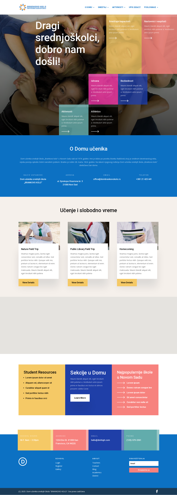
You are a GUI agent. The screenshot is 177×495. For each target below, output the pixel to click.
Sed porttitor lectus (136, 407)
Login (57, 462)
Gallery (58, 469)
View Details (28, 282)
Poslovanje (150, 7)
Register (58, 466)
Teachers (96, 462)
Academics (96, 472)
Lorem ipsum (133, 383)
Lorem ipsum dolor (136, 392)
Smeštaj (102, 7)
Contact (95, 466)
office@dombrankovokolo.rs (107, 179)
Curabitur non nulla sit (137, 402)
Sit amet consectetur (137, 397)
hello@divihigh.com (100, 440)
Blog (94, 469)
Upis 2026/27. (135, 7)
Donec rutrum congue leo (139, 387)
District (95, 475)
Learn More (80, 398)
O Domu (88, 7)
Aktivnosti (117, 7)
